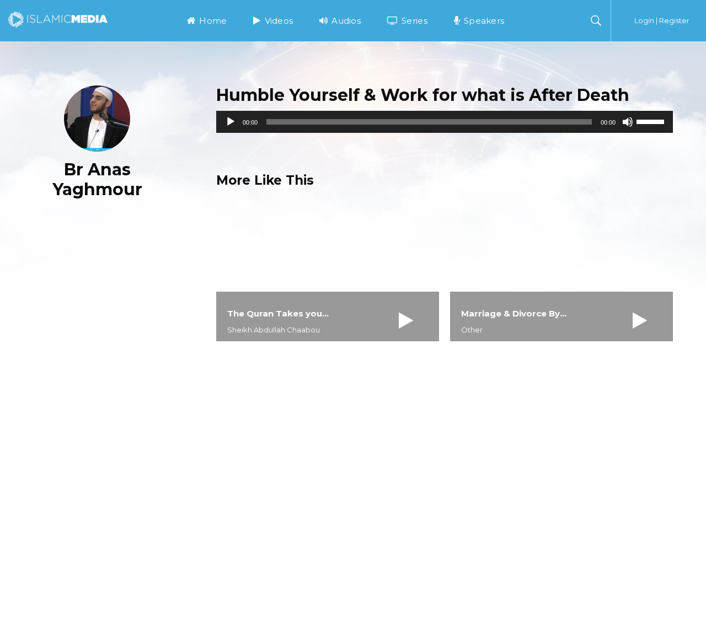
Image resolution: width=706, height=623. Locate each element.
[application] (444, 122)
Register (674, 20)
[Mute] (627, 121)
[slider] (652, 121)
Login (644, 20)
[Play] (230, 121)
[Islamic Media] (58, 18)
